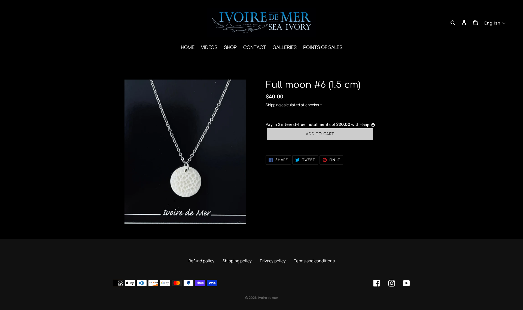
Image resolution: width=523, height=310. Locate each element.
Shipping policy (237, 261)
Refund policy (201, 261)
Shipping (273, 104)
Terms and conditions (314, 261)
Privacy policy (273, 261)
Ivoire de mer (268, 297)
